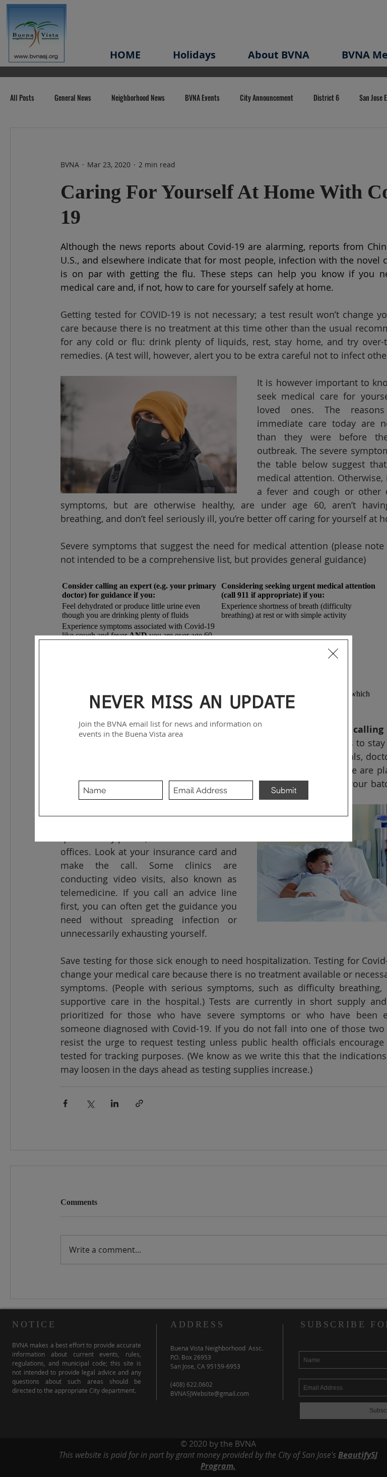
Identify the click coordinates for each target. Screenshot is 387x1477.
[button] (333, 654)
